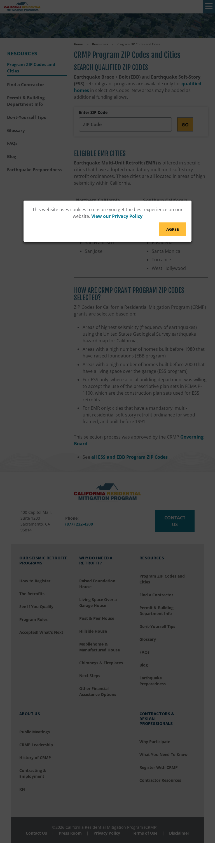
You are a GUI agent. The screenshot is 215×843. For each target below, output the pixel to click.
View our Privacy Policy (116, 216)
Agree (172, 229)
